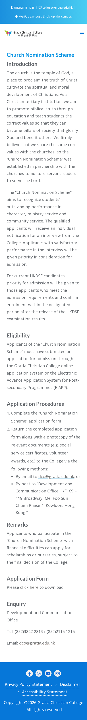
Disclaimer (70, 684)
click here (29, 587)
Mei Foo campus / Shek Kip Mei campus (45, 16)
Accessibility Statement (44, 691)
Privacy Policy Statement (28, 684)
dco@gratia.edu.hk (56, 476)
